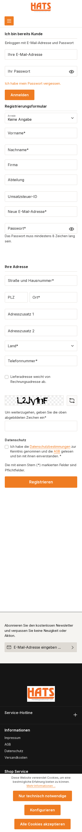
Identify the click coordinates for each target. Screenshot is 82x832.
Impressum (12, 738)
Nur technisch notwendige (42, 796)
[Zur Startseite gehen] (41, 7)
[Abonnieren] (72, 647)
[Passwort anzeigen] (71, 72)
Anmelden (19, 95)
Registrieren (41, 482)
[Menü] (9, 20)
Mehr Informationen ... (41, 786)
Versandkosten (16, 757)
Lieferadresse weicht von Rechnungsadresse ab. (30, 379)
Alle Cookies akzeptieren (42, 824)
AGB (57, 451)
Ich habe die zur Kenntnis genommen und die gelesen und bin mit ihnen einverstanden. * (43, 451)
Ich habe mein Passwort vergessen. (33, 83)
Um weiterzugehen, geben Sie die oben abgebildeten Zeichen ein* (36, 415)
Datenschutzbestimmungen (50, 446)
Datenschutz (14, 751)
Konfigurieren (42, 810)
